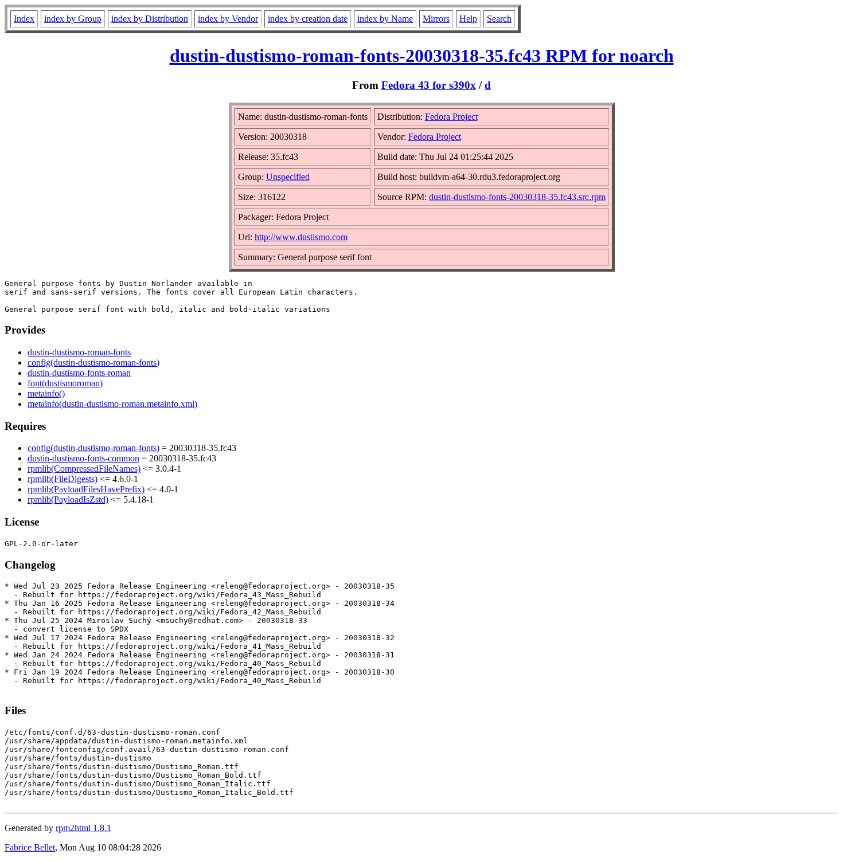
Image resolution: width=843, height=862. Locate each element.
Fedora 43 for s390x (428, 85)
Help (468, 18)
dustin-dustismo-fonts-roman (79, 373)
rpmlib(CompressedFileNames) (84, 468)
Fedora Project (451, 117)
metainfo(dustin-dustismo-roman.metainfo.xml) (112, 404)
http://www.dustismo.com (301, 237)
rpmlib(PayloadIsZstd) (68, 499)
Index (24, 18)
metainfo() (46, 393)
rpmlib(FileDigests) (62, 479)
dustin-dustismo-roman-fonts (79, 352)
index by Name (385, 18)
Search (499, 18)
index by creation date (308, 18)
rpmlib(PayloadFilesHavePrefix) (86, 489)
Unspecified (288, 177)
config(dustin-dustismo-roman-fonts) (93, 362)
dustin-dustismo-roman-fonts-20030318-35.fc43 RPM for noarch (422, 55)
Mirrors (436, 18)
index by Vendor (228, 18)
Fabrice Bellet (30, 847)
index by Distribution (149, 18)
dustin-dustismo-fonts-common (83, 458)
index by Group (73, 18)
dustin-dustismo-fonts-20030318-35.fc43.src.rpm (517, 197)
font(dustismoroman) (65, 383)
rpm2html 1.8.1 (83, 828)
